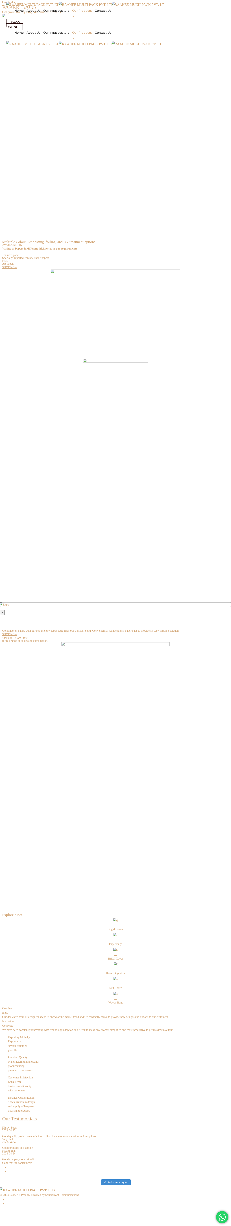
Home (19, 10)
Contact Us (103, 10)
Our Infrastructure (56, 10)
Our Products (82, 10)
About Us (33, 10)
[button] (14, 24)
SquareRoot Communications (62, 1194)
